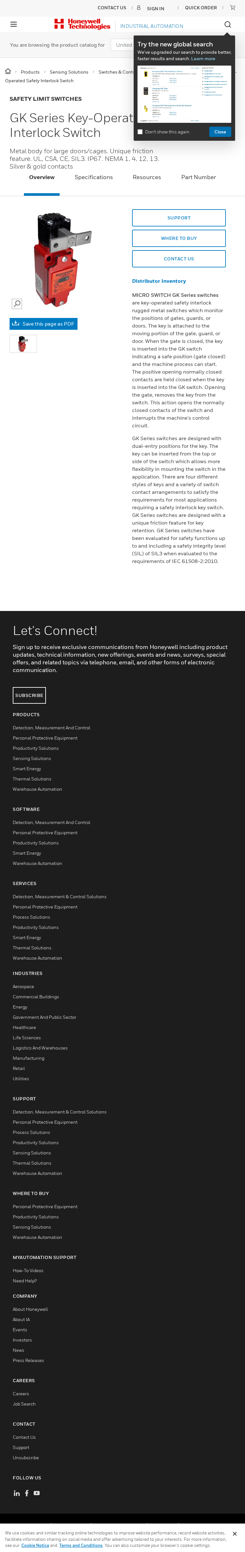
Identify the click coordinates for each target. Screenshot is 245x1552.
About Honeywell (30, 1309)
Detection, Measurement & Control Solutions (60, 896)
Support (179, 217)
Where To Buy (179, 238)
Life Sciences (27, 1037)
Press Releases (28, 1360)
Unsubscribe (26, 1457)
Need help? (25, 1280)
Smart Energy (27, 768)
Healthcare (24, 1027)
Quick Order (201, 7)
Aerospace (23, 986)
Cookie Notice (35, 1545)
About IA (21, 1319)
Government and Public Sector (44, 1017)
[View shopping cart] (232, 7)
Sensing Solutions (32, 758)
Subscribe (29, 695)
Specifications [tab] (94, 177)
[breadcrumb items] (8, 71)
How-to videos (28, 1270)
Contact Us (24, 1437)
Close (220, 131)
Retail (19, 1068)
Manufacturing (28, 1058)
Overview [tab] (42, 177)
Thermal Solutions (32, 778)
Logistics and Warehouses (40, 1047)
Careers (21, 1393)
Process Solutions (31, 917)
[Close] (235, 1534)
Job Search (24, 1403)
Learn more (203, 58)
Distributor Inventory (159, 281)
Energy (20, 1007)
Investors (22, 1339)
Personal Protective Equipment (45, 737)
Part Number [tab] (198, 177)
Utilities (21, 1078)
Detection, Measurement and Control (51, 727)
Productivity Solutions (36, 748)
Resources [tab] (147, 177)
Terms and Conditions (81, 1545)
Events (20, 1329)
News (18, 1350)
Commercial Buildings (36, 996)
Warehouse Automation (37, 789)
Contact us (179, 258)
